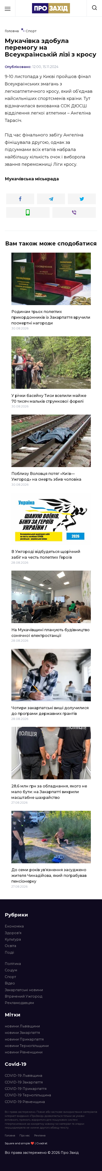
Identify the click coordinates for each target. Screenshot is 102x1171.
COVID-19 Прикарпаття (25, 1089)
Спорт (10, 977)
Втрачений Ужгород (23, 996)
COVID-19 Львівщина (23, 1075)
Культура (13, 939)
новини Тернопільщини (27, 1046)
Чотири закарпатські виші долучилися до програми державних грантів (50, 711)
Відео (10, 983)
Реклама (40, 1135)
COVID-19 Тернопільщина (28, 1095)
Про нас (24, 1135)
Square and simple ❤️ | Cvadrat (26, 1143)
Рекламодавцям (19, 1003)
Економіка (14, 926)
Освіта (10, 946)
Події (9, 952)
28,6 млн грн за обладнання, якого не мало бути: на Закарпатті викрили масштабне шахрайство (49, 792)
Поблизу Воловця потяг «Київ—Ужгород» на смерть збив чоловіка (46, 476)
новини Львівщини (22, 1026)
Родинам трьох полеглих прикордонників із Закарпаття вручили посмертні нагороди (50, 317)
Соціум (11, 970)
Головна (10, 1135)
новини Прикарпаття (24, 1039)
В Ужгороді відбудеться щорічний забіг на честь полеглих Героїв (45, 554)
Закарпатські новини (24, 990)
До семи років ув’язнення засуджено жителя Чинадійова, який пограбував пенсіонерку (49, 876)
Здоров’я (13, 933)
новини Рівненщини (23, 1052)
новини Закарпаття (22, 1032)
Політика (13, 964)
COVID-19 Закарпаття (24, 1082)
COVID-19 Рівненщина (25, 1102)
